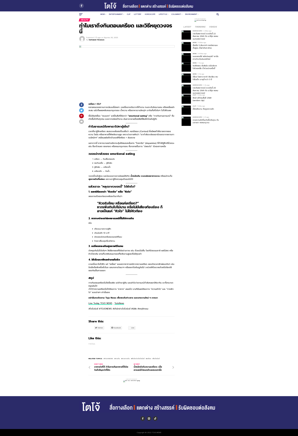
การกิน (117, 358)
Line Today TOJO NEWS (100, 303)
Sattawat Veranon (96, 40)
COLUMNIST (176, 14)
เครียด (149, 358)
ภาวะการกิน (126, 358)
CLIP (128, 14)
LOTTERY (137, 14)
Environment (191, 14)
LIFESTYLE (163, 14)
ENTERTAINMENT (116, 14)
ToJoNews (119, 303)
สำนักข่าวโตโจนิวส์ (138, 358)
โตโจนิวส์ (156, 358)
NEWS (102, 14)
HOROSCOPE (150, 14)
